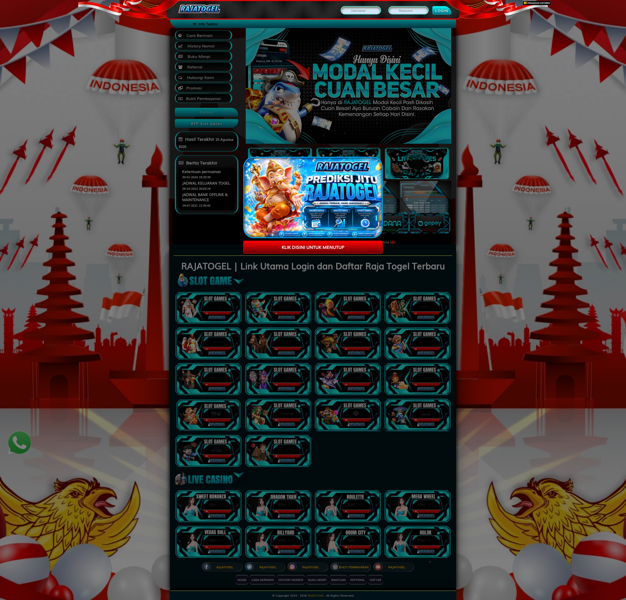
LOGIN (441, 10)
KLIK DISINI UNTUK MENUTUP (313, 247)
